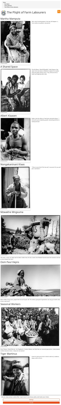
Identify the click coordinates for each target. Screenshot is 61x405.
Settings (31, 399)
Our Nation (6, 4)
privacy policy (33, 397)
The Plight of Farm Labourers (11, 7)
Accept (31, 402)
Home (4, 2)
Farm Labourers (8, 5)
